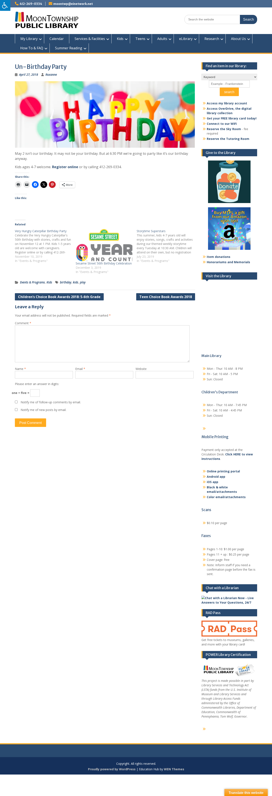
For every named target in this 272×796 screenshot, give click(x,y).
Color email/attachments (226, 497)
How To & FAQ (31, 48)
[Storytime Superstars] (167, 246)
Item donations (218, 257)
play (82, 282)
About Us (238, 38)
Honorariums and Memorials (228, 262)
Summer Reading (68, 48)
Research (211, 38)
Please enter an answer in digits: (37, 384)
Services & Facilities (90, 38)
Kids (120, 38)
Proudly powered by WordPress (112, 769)
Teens (140, 38)
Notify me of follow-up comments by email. (51, 402)
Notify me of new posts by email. (43, 410)
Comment (23, 323)
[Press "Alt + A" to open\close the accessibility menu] (5, 5)
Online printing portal (223, 471)
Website (141, 369)
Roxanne (51, 74)
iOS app (212, 482)
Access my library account (227, 103)
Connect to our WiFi (222, 124)
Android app (216, 477)
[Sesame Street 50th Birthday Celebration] (104, 245)
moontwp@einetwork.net (73, 4)
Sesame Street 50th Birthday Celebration (104, 263)
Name (20, 369)
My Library (29, 38)
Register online (65, 167)
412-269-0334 (31, 4)
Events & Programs (32, 282)
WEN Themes (174, 769)
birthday (65, 282)
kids (75, 282)
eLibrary (186, 38)
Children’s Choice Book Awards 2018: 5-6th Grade (59, 296)
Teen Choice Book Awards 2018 (165, 296)
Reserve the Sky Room (224, 129)
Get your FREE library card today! (231, 118)
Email (80, 369)
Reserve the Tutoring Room (228, 139)
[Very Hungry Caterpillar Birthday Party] (45, 246)
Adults (162, 38)
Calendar (57, 38)
